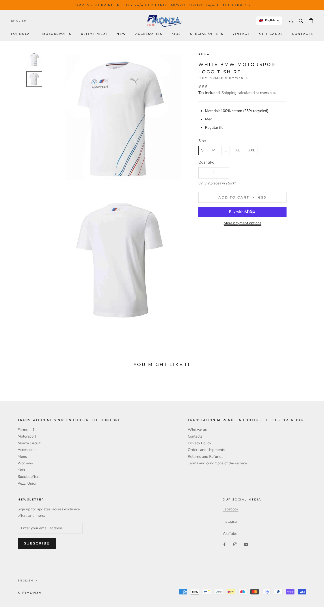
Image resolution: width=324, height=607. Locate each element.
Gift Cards (271, 34)
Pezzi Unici (27, 483)
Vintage (241, 34)
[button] (269, 21)
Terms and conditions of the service (217, 463)
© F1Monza (30, 593)
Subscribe (37, 543)
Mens (22, 456)
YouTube (230, 533)
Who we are (198, 429)
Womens (25, 463)
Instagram (231, 521)
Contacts (302, 34)
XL (237, 150)
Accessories (148, 34)
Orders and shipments (206, 449)
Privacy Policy (199, 443)
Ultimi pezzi (94, 34)
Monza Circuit (29, 443)
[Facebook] (224, 544)
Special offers (206, 34)
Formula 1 (22, 34)
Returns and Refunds (205, 456)
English (19, 20)
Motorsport (27, 436)
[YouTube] (246, 544)
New (121, 34)
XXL (251, 150)
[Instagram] (235, 544)
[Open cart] (311, 20)
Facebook (230, 509)
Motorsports (57, 34)
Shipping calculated (238, 92)
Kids (176, 34)
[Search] (301, 20)
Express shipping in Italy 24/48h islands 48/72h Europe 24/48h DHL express (162, 5)
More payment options (242, 222)
